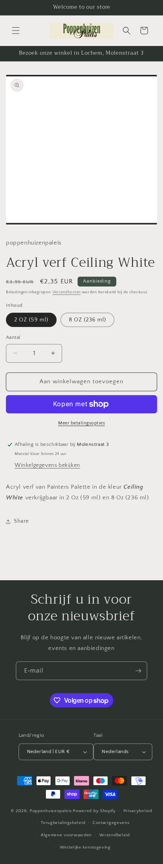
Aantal (13, 337)
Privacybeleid (137, 811)
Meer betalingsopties (81, 423)
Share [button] (21, 521)
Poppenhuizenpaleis (51, 810)
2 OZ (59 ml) (31, 320)
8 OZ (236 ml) (87, 320)
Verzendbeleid (114, 835)
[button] (16, 30)
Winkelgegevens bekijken (47, 465)
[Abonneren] (138, 670)
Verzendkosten (67, 292)
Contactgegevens (111, 822)
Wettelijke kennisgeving (85, 847)
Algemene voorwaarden (66, 835)
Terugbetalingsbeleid (63, 822)
